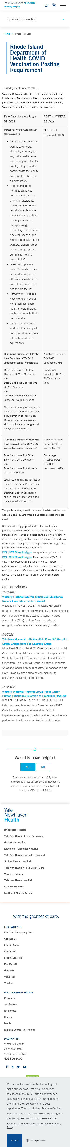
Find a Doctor (12, 945)
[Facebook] (7, 1067)
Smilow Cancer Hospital (17, 861)
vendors (8, 983)
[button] (36, 1141)
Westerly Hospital (14, 874)
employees (10, 1010)
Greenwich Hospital (15, 842)
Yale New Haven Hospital (18, 880)
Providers (9, 998)
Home (7, 34)
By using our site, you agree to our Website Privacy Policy (34, 1125)
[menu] (63, 5)
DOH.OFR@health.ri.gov (17, 552)
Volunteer (9, 976)
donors (8, 1017)
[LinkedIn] (12, 1067)
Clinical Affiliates (14, 886)
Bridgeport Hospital (15, 829)
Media (7, 1023)
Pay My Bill (10, 964)
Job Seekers (10, 1004)
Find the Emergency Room (19, 932)
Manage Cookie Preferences (19, 1029)
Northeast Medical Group (18, 893)
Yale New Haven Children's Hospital (24, 836)
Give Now (9, 970)
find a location (13, 957)
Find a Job (10, 951)
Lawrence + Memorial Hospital (21, 848)
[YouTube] (24, 1067)
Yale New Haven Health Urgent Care (24, 867)
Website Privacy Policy (44, 1118)
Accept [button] (14, 1140)
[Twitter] (18, 1067)
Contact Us (10, 938)
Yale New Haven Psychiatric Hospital (24, 855)
